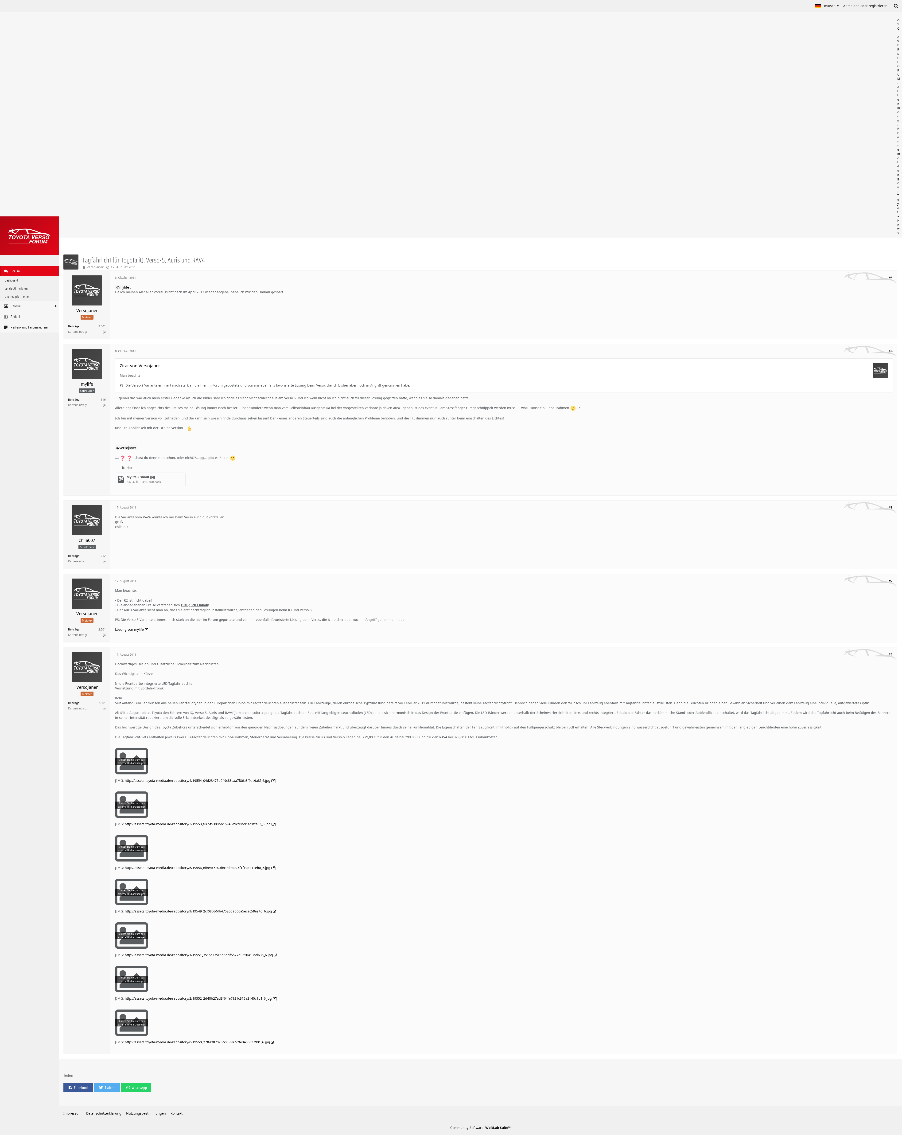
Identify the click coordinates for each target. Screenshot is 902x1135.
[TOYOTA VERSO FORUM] (29, 235)
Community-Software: (480, 1127)
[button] (827, 6)
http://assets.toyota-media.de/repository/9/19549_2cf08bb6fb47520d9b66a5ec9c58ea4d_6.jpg (198, 911)
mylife (124, 287)
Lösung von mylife (129, 629)
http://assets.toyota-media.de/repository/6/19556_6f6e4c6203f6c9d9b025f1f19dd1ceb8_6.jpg (197, 867)
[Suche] (896, 6)
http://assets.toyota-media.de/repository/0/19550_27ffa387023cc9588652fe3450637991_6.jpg (197, 1042)
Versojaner (95, 267)
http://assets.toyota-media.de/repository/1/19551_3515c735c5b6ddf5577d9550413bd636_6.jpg (199, 955)
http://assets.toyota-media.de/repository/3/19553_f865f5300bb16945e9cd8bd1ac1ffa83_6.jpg (198, 824)
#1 (891, 654)
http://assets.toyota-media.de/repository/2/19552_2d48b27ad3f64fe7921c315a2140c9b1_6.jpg (198, 998)
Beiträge (73, 326)
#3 (891, 507)
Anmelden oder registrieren (865, 6)
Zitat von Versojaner (140, 365)
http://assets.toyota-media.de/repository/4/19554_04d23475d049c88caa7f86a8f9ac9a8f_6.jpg (197, 780)
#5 (891, 277)
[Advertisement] (480, 124)
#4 (891, 351)
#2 (891, 581)
